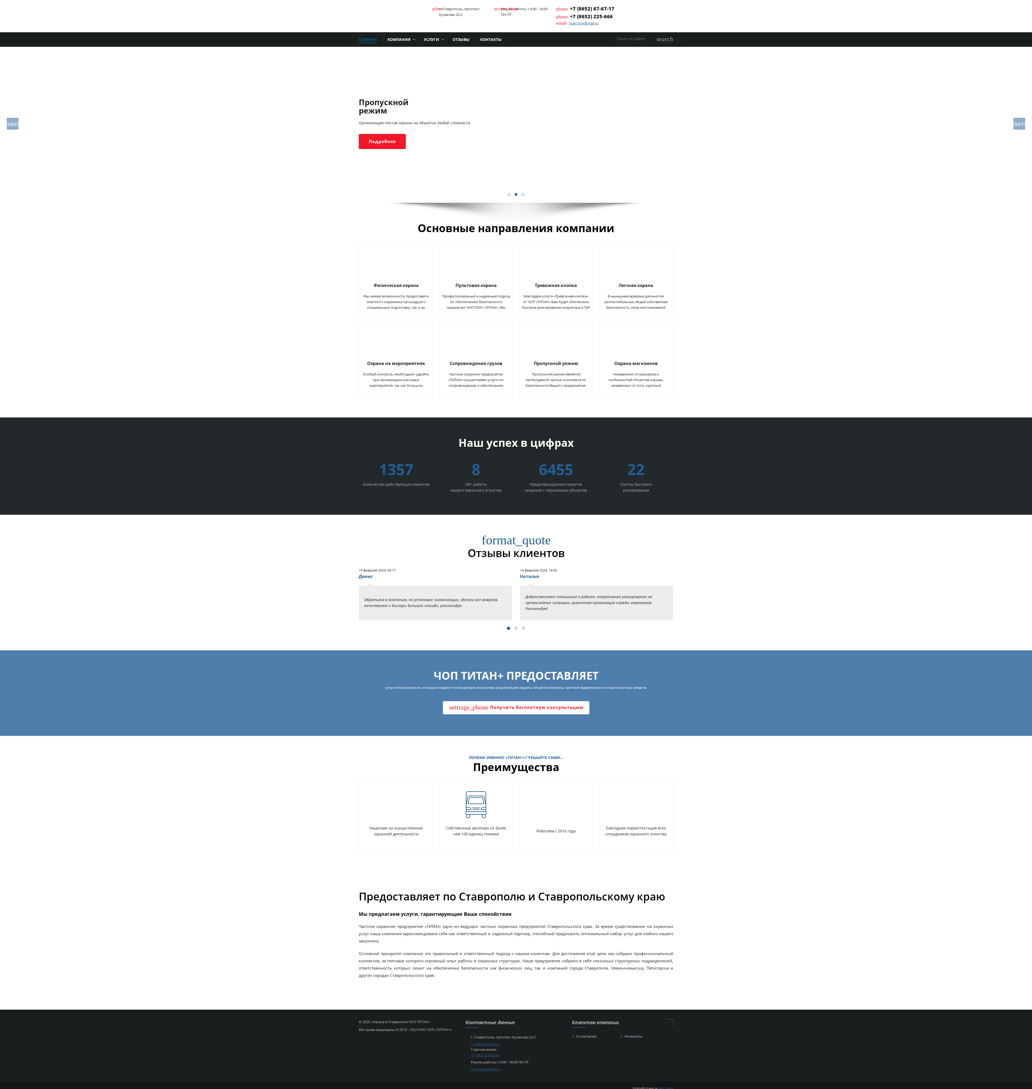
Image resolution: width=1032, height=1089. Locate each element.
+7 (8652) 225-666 (591, 16)
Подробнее (382, 141)
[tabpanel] (516, 125)
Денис (366, 576)
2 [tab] (516, 195)
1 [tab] (509, 195)
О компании (586, 1036)
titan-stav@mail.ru (584, 23)
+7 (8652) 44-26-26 (485, 1044)
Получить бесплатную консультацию (516, 707)
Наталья (529, 576)
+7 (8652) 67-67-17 (592, 8)
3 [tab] (523, 195)
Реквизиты (634, 1036)
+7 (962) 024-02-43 (485, 1055)
